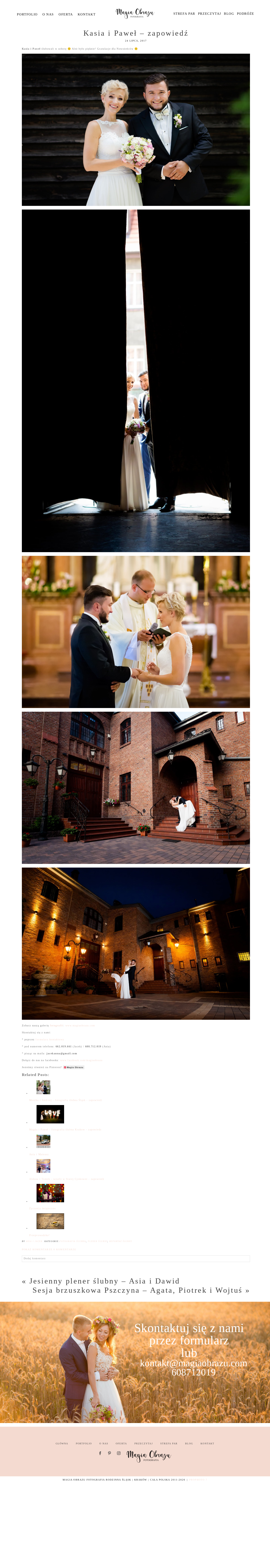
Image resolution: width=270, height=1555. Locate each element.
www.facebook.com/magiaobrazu (81, 1060)
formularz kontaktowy (49, 1039)
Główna (62, 1443)
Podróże (245, 13)
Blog (229, 13)
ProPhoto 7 (198, 1479)
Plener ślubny (97, 1241)
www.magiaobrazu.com (80, 1025)
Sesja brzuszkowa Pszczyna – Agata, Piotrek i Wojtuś (137, 1290)
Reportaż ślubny (120, 1241)
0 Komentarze (49, 1249)
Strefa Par (184, 13)
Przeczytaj (209, 13)
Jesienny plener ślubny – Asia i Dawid (104, 1281)
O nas (48, 14)
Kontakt (87, 14)
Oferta (66, 14)
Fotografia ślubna (73, 1241)
